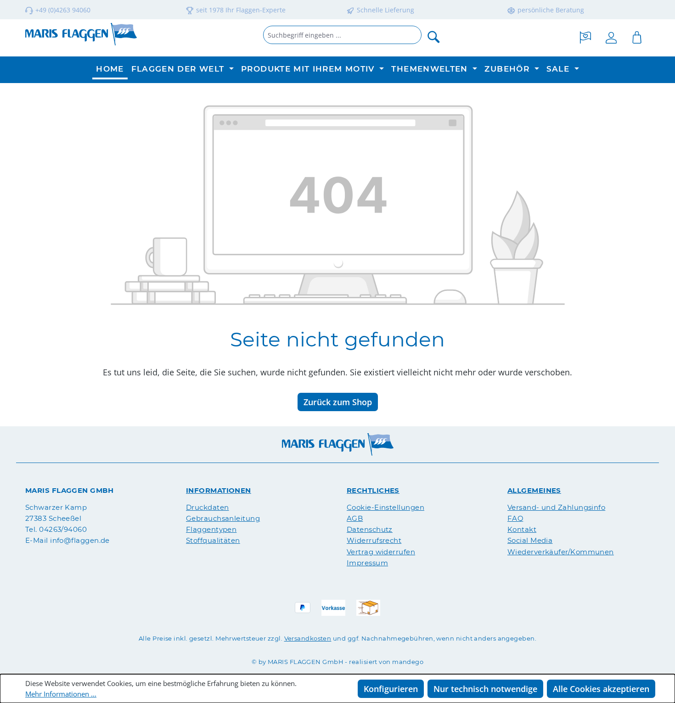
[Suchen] (434, 36)
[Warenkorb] (637, 36)
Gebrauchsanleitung (223, 518)
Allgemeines (534, 490)
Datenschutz (370, 529)
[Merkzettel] (585, 36)
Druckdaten (207, 507)
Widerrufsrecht (374, 540)
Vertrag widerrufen (381, 551)
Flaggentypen (211, 529)
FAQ (515, 518)
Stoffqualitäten (213, 540)
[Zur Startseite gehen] (81, 34)
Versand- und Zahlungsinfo (556, 507)
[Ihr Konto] (611, 36)
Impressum (367, 562)
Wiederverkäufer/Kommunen (560, 551)
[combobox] (342, 35)
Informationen (218, 490)
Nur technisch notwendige (485, 688)
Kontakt (521, 529)
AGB (355, 518)
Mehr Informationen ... (60, 694)
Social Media (529, 540)
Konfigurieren (391, 688)
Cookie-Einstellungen (385, 507)
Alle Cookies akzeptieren (601, 688)
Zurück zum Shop (338, 401)
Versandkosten (308, 638)
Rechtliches (373, 490)
